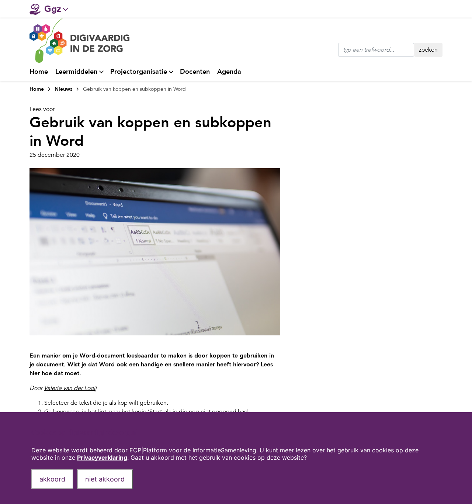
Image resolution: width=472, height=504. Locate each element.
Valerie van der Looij (70, 388)
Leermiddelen (76, 71)
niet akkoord (105, 479)
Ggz (52, 9)
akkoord (52, 479)
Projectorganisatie (138, 71)
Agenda (229, 71)
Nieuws (63, 89)
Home (39, 71)
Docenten (195, 71)
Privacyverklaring (102, 457)
